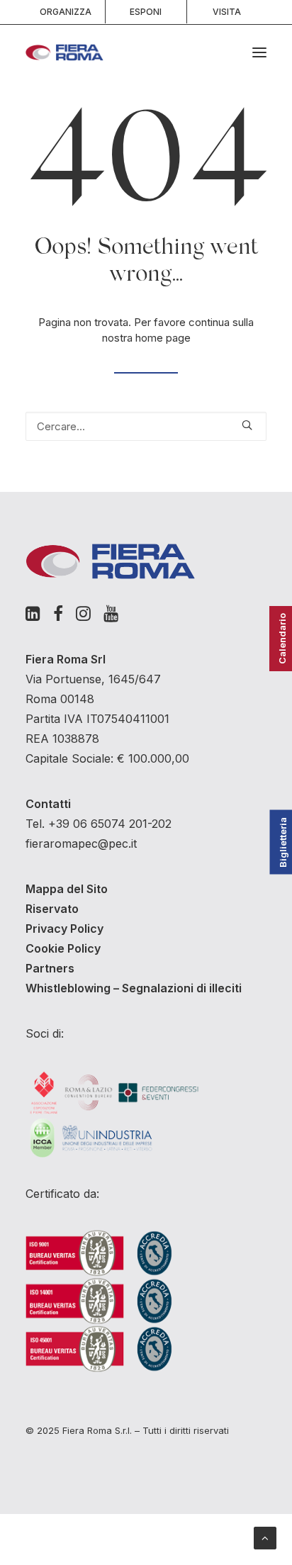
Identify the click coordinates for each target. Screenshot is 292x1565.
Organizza (65, 11)
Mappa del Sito (67, 889)
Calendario (282, 638)
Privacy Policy (64, 928)
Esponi (146, 11)
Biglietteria (282, 842)
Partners (50, 968)
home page (163, 337)
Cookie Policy (63, 948)
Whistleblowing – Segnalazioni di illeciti (134, 988)
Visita (227, 11)
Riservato (52, 909)
